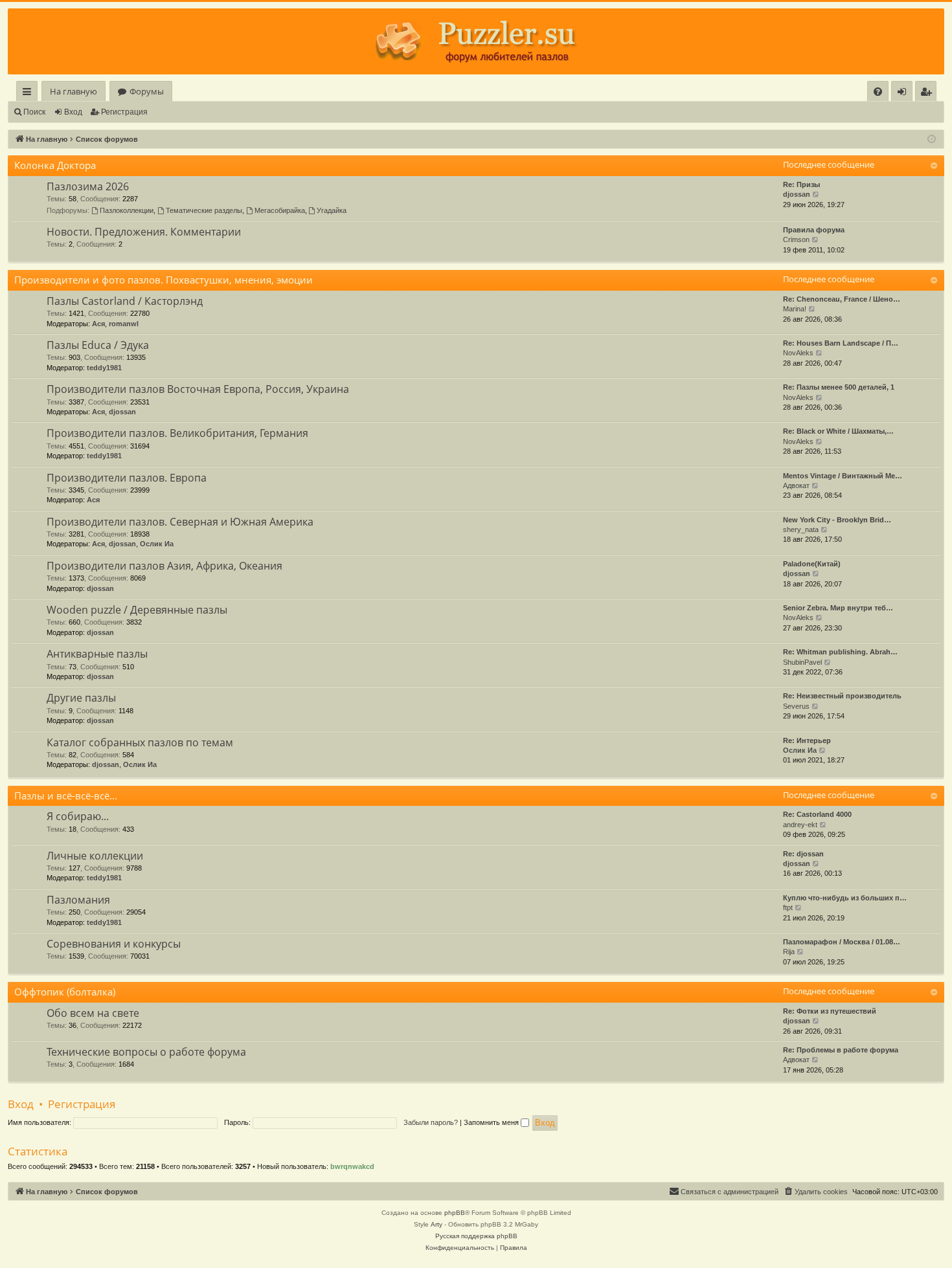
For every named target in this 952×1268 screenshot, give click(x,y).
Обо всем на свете (93, 1013)
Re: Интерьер (807, 740)
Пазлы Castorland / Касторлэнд (125, 301)
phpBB (454, 1212)
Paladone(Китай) (812, 564)
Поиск (34, 112)
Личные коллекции (95, 856)
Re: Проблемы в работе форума (840, 1050)
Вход (73, 112)
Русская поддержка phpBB (476, 1236)
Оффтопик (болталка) (64, 991)
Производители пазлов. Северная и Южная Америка (180, 522)
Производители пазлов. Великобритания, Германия (177, 433)
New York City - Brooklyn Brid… (837, 520)
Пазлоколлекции (126, 210)
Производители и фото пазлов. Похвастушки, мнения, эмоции (163, 279)
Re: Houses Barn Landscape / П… (840, 343)
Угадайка (331, 210)
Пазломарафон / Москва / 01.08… (841, 942)
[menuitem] (878, 92)
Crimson (796, 239)
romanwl (124, 324)
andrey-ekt (800, 825)
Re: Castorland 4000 (817, 814)
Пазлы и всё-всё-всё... (65, 795)
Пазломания (78, 900)
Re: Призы (801, 184)
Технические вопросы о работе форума (146, 1052)
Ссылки (29, 93)
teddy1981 (104, 368)
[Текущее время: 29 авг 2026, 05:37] (931, 139)
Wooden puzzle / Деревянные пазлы (137, 610)
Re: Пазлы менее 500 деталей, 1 (838, 387)
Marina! (794, 309)
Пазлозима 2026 (88, 186)
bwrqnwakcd (352, 1166)
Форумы (147, 91)
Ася (98, 324)
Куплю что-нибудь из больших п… (845, 898)
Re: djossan (803, 854)
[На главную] (476, 41)
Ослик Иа (157, 544)
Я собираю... (78, 816)
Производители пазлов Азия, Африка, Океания (164, 566)
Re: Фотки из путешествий (829, 1011)
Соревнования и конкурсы (114, 944)
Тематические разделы (204, 210)
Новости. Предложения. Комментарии (144, 232)
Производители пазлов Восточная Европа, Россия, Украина (198, 389)
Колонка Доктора (55, 165)
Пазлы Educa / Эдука (98, 345)
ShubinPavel (802, 662)
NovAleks (798, 353)
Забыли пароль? (430, 1122)
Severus (796, 706)
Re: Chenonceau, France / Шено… (841, 299)
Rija (789, 951)
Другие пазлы (81, 698)
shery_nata (801, 529)
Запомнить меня (492, 1122)
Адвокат (796, 485)
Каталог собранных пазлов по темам (140, 742)
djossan (796, 194)
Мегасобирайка (280, 210)
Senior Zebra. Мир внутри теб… (838, 608)
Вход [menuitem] (904, 93)
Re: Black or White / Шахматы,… (838, 431)
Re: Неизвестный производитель (842, 696)
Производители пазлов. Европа (127, 478)
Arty (436, 1224)
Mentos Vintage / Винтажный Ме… (842, 476)
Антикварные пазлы (97, 654)
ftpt (788, 907)
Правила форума (813, 230)
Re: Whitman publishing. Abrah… (840, 652)
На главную (73, 91)
